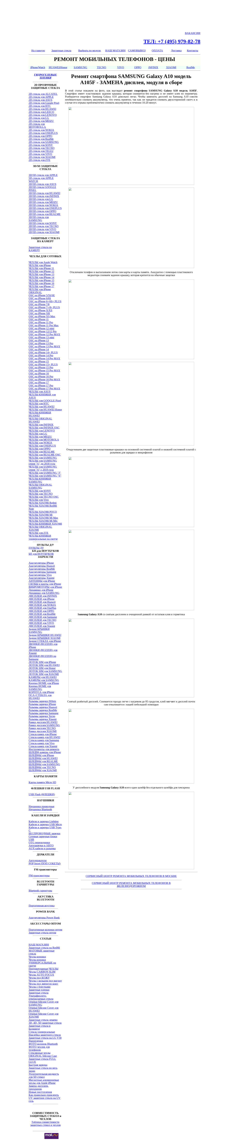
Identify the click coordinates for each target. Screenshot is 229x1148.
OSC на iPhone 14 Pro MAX (44, 358)
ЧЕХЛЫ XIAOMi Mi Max (43, 517)
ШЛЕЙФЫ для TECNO (42, 767)
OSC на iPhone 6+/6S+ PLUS (45, 301)
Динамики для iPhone (41, 590)
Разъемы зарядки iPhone (42, 704)
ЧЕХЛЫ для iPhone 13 (41, 274)
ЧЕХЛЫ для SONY (40, 490)
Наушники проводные (41, 806)
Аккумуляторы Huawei (42, 565)
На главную (38, 50)
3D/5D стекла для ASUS (42, 184)
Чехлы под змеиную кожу (43, 983)
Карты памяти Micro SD (42, 782)
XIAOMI (171, 67)
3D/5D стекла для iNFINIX (44, 196)
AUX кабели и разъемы (42, 848)
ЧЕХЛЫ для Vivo (39, 499)
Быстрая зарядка (38, 1064)
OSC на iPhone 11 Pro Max (44, 325)
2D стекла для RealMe (41, 139)
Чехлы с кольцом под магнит (45, 980)
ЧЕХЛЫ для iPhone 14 (41, 277)
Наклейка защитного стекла (45, 1034)
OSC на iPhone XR (39, 313)
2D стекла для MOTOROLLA (37, 125)
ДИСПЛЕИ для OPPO (41, 611)
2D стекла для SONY (41, 145)
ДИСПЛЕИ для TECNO (42, 620)
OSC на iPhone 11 (39, 319)
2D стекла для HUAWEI (42, 109)
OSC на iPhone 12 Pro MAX (44, 334)
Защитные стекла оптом (42, 932)
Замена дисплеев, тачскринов (39, 1087)
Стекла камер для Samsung (44, 740)
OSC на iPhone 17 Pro (41, 385)
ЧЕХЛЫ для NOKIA (40, 442)
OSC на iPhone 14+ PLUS (43, 352)
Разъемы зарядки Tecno (42, 716)
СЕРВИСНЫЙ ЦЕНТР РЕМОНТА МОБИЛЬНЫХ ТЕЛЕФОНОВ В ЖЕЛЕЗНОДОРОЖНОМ (131, 884)
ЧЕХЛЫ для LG (38, 433)
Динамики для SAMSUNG (44, 593)
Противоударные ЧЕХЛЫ (43, 968)
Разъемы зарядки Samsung (43, 713)
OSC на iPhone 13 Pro (41, 343)
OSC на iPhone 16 (39, 373)
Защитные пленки (39, 989)
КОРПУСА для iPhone (41, 692)
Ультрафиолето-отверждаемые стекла (41, 997)
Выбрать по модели (89, 50)
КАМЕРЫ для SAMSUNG (44, 680)
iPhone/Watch (37, 67)
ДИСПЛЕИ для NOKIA (42, 605)
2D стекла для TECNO (41, 148)
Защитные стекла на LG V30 (45, 1037)
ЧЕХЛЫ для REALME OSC (45, 454)
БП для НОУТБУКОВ (41, 553)
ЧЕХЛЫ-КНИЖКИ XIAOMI (45, 523)
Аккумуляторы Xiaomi (41, 578)
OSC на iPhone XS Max (42, 316)
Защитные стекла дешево (43, 1019)
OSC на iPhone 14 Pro (41, 355)
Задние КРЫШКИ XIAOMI (44, 638)
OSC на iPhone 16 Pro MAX (44, 379)
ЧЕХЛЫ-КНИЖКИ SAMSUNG (40, 480)
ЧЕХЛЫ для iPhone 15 (41, 280)
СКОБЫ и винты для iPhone (45, 584)
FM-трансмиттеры (39, 875)
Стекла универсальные (42, 1031)
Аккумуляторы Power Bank (44, 917)
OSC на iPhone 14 (39, 349)
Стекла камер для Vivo (41, 743)
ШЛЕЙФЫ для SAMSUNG (44, 764)
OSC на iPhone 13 (39, 340)
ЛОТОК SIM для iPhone (42, 662)
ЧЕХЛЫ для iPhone (40, 265)
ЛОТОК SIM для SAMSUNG (45, 671)
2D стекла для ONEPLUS (43, 133)
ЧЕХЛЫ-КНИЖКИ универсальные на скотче (43, 537)
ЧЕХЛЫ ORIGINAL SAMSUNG (40, 486)
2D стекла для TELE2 (41, 151)
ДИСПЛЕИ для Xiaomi (42, 626)
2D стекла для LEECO (41, 112)
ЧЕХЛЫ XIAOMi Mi (40, 514)
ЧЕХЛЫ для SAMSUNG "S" (45, 475)
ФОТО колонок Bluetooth (43, 1043)
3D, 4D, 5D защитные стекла (45, 1022)
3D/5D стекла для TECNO (44, 226)
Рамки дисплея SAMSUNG (44, 725)
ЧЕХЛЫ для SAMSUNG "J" (45, 472)
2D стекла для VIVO (40, 154)
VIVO (120, 67)
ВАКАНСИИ (192, 33)
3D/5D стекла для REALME (45, 214)
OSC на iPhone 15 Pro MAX (44, 370)
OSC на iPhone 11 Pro (41, 322)
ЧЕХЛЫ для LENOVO (42, 430)
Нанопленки (36, 1040)
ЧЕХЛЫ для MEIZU (40, 436)
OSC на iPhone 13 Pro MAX (44, 346)
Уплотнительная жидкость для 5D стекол (44, 1075)
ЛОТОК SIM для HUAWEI (44, 665)
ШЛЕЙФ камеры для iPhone (45, 752)
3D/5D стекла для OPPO (42, 211)
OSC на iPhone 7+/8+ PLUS (44, 307)
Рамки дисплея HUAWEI (43, 722)
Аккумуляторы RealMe (42, 568)
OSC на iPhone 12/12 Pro (42, 331)
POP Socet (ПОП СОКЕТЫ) (45, 863)
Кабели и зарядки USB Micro (45, 824)
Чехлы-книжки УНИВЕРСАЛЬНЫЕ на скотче (42, 962)
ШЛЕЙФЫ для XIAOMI (43, 770)
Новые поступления (40, 1092)
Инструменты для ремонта (44, 749)
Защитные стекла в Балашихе (39, 1027)
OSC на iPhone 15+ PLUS (43, 364)
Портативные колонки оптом (45, 929)
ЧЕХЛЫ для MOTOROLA (44, 439)
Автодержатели (38, 860)
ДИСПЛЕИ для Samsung (43, 617)
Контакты (192, 50)
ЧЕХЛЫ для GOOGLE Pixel (45, 400)
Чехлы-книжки (37, 956)
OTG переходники (39, 842)
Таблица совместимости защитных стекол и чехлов (45, 1123)
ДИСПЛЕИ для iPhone (41, 599)
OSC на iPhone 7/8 (39, 304)
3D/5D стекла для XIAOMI (44, 232)
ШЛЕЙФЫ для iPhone (41, 755)
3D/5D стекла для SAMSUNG (39, 219)
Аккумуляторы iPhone (41, 562)
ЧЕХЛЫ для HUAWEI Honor (45, 409)
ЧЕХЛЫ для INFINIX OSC (44, 427)
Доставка (176, 50)
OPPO (137, 67)
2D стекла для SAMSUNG (44, 142)
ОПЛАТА (157, 50)
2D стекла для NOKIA (41, 130)
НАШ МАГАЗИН (115, 50)
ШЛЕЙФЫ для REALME (43, 761)
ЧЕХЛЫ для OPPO (39, 448)
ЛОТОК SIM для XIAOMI (44, 674)
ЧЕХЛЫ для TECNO (41, 493)
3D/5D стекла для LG (41, 199)
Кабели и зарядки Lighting (44, 821)
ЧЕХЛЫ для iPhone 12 (41, 271)
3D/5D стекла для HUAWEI (44, 193)
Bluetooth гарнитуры (40, 890)
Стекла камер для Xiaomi (43, 746)
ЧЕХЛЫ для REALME (42, 451)
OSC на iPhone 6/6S (40, 298)
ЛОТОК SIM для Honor (42, 668)
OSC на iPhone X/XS (40, 310)
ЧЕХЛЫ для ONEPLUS (42, 445)
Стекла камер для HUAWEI (44, 737)
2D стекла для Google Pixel (44, 103)
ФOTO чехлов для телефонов (39, 1048)
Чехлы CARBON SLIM (42, 971)
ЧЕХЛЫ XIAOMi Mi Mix (43, 520)
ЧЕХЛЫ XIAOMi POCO (43, 511)
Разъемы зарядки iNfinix (42, 701)
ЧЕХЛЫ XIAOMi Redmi (42, 502)
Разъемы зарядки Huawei (43, 707)
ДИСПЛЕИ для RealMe (42, 614)
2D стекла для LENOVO (43, 115)
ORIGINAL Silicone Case (43, 1055)
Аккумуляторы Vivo (40, 574)
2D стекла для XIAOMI (42, 157)
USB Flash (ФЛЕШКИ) (42, 794)
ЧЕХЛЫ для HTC (39, 403)
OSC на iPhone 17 (39, 382)
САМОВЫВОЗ (137, 50)
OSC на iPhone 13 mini (41, 337)
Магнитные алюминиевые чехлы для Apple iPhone (44, 1081)
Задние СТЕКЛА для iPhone (45, 641)
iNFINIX (153, 67)
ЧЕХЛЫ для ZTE (38, 532)
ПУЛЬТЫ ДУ (36, 547)
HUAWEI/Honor (58, 67)
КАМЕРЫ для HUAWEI (42, 677)
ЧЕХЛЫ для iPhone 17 (41, 286)
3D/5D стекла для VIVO (42, 229)
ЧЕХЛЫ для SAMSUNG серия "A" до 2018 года (43, 462)
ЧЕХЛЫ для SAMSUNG (43, 457)
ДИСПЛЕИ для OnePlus (42, 608)
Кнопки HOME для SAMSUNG (40, 688)
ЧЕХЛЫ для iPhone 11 (41, 268)
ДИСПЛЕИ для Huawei (42, 602)
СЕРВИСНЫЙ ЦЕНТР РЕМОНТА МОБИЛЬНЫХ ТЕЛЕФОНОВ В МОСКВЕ (131, 876)
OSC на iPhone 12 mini (41, 328)
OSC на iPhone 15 (39, 361)
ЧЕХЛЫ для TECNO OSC (44, 496)
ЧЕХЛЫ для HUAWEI (41, 406)
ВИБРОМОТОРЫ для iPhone (45, 587)
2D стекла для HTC (40, 106)
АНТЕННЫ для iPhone (42, 581)
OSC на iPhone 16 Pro (41, 376)
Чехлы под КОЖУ (39, 977)
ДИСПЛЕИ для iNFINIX (43, 596)
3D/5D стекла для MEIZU (43, 202)
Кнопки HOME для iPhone (44, 683)
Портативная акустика (41, 905)
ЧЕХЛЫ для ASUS (39, 391)
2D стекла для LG (39, 118)
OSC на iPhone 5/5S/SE (42, 295)
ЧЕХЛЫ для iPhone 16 (41, 283)
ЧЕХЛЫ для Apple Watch (43, 262)
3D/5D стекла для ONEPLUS (45, 208)
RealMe (190, 67)
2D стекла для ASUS (40, 100)
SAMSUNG (80, 67)
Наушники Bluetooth (40, 809)
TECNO (101, 67)
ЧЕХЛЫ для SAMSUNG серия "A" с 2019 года (43, 468)
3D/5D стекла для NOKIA (43, 205)
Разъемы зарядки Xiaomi (42, 719)
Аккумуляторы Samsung (42, 571)
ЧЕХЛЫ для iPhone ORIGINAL (40, 291)
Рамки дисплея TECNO (42, 728)
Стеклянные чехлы (39, 1052)
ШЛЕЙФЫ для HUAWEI (43, 758)
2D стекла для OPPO (40, 136)
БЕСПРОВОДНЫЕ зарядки (44, 833)
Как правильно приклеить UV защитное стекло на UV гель (45, 1098)
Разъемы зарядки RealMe (43, 710)
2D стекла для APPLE (41, 97)
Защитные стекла (61, 50)
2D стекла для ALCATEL (43, 94)
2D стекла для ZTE (39, 160)
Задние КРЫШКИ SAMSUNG (39, 630)
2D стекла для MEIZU (41, 121)
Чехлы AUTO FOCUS (41, 974)
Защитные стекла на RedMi (44, 947)
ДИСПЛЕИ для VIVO (41, 623)
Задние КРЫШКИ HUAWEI (45, 635)
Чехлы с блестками (39, 986)
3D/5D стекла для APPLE (43, 175)
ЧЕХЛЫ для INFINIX (41, 424)
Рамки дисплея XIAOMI (42, 731)
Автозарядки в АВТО (41, 845)
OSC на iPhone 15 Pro (41, 367)
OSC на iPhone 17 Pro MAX (44, 388)
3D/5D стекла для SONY (43, 223)
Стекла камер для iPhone (43, 734)
